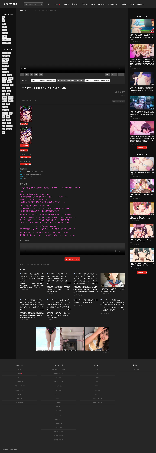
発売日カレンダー (113, 4)
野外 (3, 132)
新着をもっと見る (142, 147)
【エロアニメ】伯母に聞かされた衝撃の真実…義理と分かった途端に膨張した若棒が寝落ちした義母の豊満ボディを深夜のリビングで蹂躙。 (142, 88)
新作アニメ (75, 4)
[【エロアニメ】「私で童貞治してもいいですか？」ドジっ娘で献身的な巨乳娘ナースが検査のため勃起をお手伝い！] (113, 302)
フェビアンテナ (58, 386)
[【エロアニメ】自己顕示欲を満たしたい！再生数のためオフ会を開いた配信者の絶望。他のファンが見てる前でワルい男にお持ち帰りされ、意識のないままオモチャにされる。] (142, 128)
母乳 (11, 113)
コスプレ (4, 78)
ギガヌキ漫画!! (58, 390)
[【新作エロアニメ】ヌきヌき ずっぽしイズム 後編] (142, 186)
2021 (9, 53)
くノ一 (24, 264)
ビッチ (9, 81)
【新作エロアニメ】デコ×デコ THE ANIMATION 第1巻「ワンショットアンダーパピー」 (141, 241)
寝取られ (11, 100)
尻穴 (3, 103)
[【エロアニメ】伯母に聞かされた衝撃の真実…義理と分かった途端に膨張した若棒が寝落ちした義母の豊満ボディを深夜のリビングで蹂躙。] (142, 79)
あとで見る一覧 (19, 381)
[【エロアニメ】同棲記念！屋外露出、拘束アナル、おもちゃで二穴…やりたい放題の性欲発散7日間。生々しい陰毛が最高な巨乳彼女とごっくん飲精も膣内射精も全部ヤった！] (32, 305)
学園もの (11, 97)
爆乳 (8, 116)
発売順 (124, 4)
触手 (3, 126)
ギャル (9, 75)
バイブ (3, 81)
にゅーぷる (58, 402)
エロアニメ (4, 33)
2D (3, 17)
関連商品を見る (24, 150)
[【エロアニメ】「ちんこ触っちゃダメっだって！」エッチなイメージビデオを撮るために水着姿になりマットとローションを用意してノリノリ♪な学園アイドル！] (59, 305)
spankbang (5, 62)
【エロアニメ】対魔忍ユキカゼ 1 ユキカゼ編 (43, 80)
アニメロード (58, 419)
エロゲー (4, 36)
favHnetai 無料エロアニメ (58, 373)
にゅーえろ (58, 410)
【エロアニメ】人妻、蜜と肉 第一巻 (83, 302)
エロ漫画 (66, 4)
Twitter (19, 369)
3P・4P (4, 53)
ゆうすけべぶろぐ (58, 435)
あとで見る (101, 4)
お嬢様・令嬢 (5, 65)
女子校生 (4, 97)
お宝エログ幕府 (58, 427)
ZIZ (25, 179)
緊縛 (3, 119)
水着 (3, 116)
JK (7, 59)
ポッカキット (58, 394)
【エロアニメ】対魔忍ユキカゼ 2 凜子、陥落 (70, 80)
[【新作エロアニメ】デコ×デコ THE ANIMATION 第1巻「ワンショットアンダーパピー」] (142, 231)
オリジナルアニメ (6, 39)
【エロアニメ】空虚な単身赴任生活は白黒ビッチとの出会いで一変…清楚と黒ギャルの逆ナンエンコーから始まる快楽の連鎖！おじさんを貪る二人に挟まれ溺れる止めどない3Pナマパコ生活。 (142, 63)
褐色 (9, 122)
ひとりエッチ (5, 72)
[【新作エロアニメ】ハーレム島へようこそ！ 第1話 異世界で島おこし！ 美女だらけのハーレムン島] (142, 255)
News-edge (58, 415)
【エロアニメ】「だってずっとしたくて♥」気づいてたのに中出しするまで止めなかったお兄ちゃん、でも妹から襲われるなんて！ (113, 290)
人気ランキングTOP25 (88, 4)
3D (3, 20)
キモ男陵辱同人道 (58, 440)
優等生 (3, 91)
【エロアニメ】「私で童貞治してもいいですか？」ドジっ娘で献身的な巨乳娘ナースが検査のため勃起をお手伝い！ (112, 309)
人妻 (8, 88)
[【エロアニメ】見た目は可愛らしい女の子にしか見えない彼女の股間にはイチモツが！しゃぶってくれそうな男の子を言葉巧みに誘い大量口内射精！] (142, 26)
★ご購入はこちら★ (72, 259)
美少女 (8, 119)
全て (49, 4)
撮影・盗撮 (4, 107)
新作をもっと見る (142, 272)
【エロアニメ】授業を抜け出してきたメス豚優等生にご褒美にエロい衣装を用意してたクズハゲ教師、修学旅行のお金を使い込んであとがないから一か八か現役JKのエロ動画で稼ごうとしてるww (86, 289)
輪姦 (3, 129)
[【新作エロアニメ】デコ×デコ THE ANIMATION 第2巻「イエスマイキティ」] (142, 208)
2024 (3, 59)
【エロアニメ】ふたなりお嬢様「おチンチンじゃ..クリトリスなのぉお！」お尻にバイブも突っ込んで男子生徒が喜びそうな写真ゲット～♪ (32, 285)
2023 (8, 56)
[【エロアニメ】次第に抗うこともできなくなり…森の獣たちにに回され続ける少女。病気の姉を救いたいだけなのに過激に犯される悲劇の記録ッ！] (142, 102)
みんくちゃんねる (58, 431)
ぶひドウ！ (58, 398)
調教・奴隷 (9, 126)
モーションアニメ (6, 42)
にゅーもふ (58, 406)
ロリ (12, 84)
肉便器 (3, 122)
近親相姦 (9, 129)
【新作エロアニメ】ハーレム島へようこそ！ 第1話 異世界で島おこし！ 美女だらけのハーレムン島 (142, 265)
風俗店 (48, 264)
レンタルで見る (24, 145)
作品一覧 (131, 4)
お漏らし (4, 69)
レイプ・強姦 (5, 84)
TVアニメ (4, 30)
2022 (3, 56)
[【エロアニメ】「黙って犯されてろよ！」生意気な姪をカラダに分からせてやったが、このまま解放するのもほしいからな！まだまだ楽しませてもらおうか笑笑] (59, 278)
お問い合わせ (141, 4)
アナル (3, 75)
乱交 (3, 88)
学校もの (4, 100)
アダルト (56, 4)
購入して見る (23, 124)
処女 (3, 94)
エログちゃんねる (58, 381)
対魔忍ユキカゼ (31, 171)
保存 (41, 74)
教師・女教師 (5, 110)
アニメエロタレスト (58, 377)
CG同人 (4, 27)
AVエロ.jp (136, 369)
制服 (8, 94)
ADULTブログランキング (58, 369)
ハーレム (11, 78)
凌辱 (9, 91)
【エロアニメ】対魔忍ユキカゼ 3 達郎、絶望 (97, 80)
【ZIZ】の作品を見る (25, 157)
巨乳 (8, 103)
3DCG (3, 23)
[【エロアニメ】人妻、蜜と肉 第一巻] (86, 300)
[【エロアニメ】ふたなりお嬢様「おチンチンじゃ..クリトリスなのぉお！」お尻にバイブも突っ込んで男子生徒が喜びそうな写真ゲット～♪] (32, 277)
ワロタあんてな (58, 423)
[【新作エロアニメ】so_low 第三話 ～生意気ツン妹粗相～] (142, 164)
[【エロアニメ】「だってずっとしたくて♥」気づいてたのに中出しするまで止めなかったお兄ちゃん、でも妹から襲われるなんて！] (113, 280)
